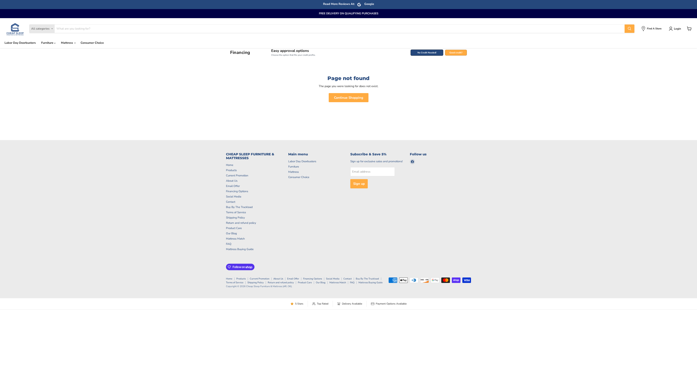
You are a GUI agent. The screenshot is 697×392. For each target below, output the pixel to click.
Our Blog (231, 233)
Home (229, 165)
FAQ (228, 244)
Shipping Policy (235, 217)
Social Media (233, 196)
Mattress (67, 43)
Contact (230, 202)
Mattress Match (235, 238)
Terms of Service (236, 212)
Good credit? (455, 52)
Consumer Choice (92, 43)
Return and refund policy (241, 223)
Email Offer (233, 186)
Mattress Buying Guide (240, 249)
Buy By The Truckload (239, 207)
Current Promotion (237, 175)
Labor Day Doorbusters (20, 43)
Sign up (359, 183)
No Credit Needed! (426, 52)
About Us (231, 181)
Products (231, 170)
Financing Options (237, 191)
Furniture (47, 43)
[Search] (629, 28)
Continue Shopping (348, 97)
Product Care (234, 228)
